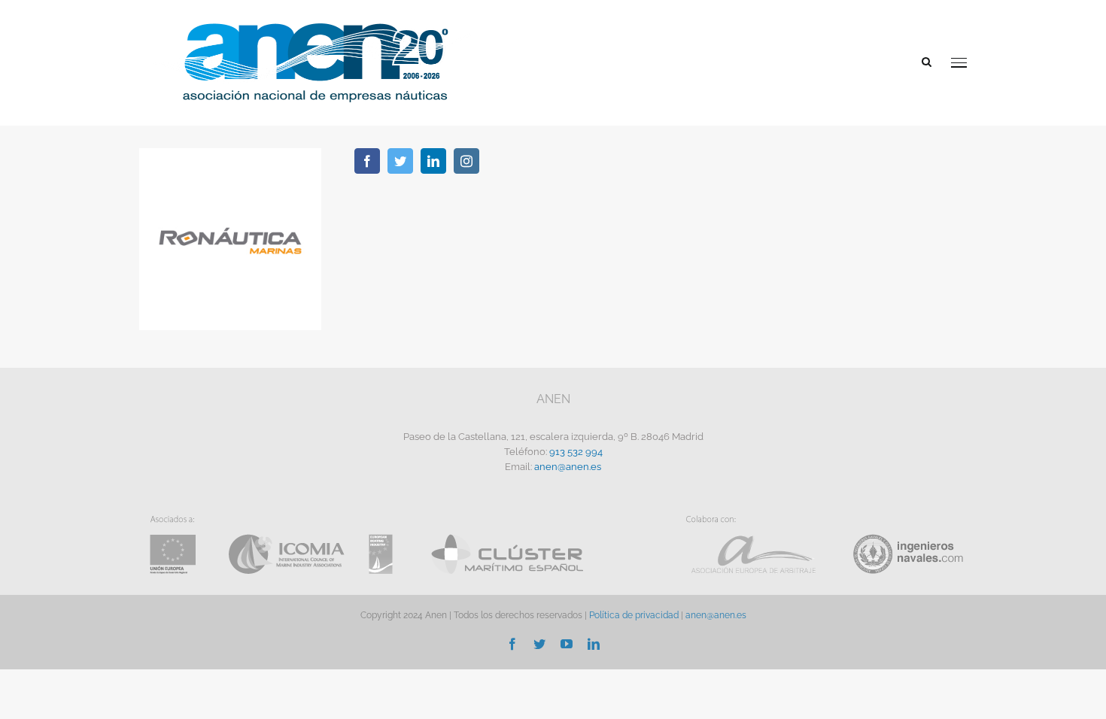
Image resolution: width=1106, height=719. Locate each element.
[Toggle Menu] (959, 63)
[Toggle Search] (926, 61)
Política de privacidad (634, 615)
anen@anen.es (567, 466)
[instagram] (466, 161)
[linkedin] (433, 161)
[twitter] (400, 161)
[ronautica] (230, 153)
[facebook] (367, 161)
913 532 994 (576, 451)
